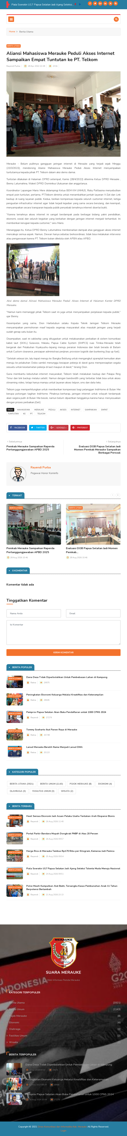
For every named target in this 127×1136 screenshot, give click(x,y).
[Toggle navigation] (11, 19)
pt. (31, 413)
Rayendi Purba (13, 66)
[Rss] (110, 3)
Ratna (33, 682)
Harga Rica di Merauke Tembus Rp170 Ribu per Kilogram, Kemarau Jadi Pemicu (70, 851)
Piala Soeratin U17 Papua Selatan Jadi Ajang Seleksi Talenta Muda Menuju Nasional (40, 4)
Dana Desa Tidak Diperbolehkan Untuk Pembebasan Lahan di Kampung (66, 677)
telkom (41, 413)
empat (104, 409)
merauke (39, 409)
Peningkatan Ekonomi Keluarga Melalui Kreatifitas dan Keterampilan (64, 694)
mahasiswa (23, 409)
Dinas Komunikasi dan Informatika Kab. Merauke (62, 1126)
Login (63, 1130)
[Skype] (115, 3)
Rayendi (34, 717)
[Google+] (100, 3)
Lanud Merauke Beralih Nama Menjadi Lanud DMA (54, 747)
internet (75, 409)
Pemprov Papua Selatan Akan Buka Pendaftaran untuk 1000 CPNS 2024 (66, 712)
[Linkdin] (105, 3)
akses (63, 409)
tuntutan (13, 413)
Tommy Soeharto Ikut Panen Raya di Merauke (51, 729)
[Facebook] (90, 3)
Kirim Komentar (63, 652)
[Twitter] (95, 3)
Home (12, 31)
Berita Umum (15, 696)
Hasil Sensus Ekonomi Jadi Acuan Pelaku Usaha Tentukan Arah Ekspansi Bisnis (70, 816)
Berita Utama (13, 46)
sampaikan (91, 409)
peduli (51, 409)
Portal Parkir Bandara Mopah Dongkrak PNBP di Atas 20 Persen (62, 833)
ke (24, 413)
